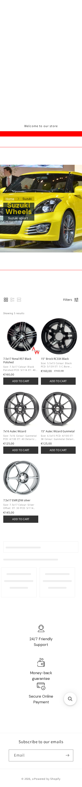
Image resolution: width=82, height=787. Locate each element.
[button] (6, 299)
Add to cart (20, 381)
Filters (67, 300)
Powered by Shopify (47, 779)
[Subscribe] (67, 755)
